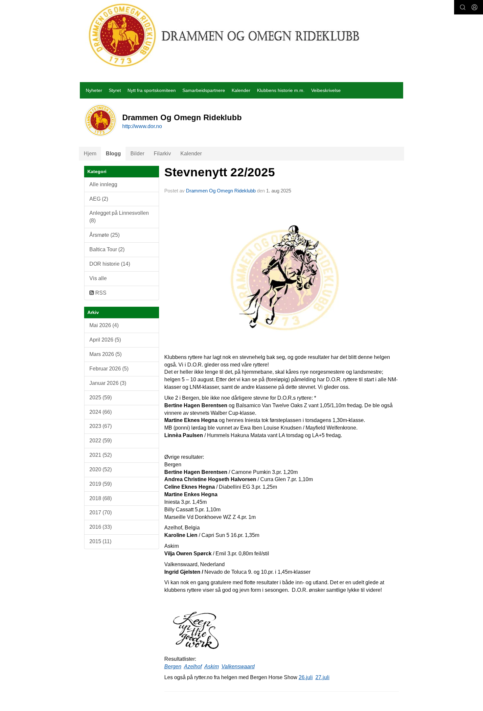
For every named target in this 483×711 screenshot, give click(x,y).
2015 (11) (100, 541)
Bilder (137, 153)
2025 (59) (100, 397)
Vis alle (98, 278)
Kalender (241, 90)
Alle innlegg (103, 184)
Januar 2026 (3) (107, 383)
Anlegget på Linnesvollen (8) (119, 216)
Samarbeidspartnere (203, 90)
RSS (100, 293)
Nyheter (94, 90)
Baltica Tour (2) (107, 249)
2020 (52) (100, 469)
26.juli (306, 677)
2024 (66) (100, 412)
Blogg (113, 153)
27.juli (322, 677)
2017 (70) (100, 512)
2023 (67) (100, 426)
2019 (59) (100, 484)
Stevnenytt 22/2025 (219, 172)
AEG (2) (98, 199)
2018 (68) (100, 498)
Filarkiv (162, 153)
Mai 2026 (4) (104, 325)
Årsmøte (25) (104, 235)
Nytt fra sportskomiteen (151, 90)
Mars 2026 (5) (105, 354)
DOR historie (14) (109, 264)
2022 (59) (100, 440)
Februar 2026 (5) (108, 368)
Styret (115, 90)
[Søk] (463, 7)
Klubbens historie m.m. (281, 90)
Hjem (90, 153)
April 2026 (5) (105, 340)
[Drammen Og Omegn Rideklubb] (224, 35)
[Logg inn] (474, 7)
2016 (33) (100, 527)
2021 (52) (100, 455)
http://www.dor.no (142, 126)
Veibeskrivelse (326, 90)
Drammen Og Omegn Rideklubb (221, 190)
